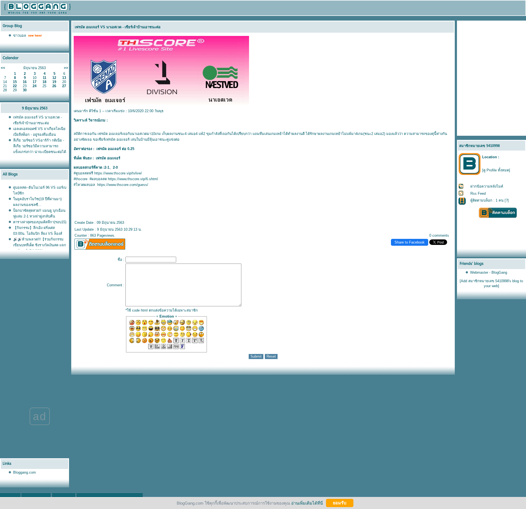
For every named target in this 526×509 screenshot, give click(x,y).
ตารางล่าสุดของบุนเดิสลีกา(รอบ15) (39, 222)
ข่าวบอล (19, 35)
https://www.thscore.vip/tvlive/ (118, 173)
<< (3, 68)
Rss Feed (478, 193)
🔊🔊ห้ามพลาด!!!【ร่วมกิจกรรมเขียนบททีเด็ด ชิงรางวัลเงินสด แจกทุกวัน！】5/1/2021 (39, 245)
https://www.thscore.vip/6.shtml (133, 179)
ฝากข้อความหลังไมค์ (486, 186)
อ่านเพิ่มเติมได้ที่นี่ (307, 502)
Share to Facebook (410, 242)
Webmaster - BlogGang (488, 272)
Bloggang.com (24, 472)
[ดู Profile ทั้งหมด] (496, 170)
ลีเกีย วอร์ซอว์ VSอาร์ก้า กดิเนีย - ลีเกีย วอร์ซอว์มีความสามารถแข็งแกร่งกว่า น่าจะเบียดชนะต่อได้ (39, 146)
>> (66, 68)
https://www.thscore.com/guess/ (122, 185)
